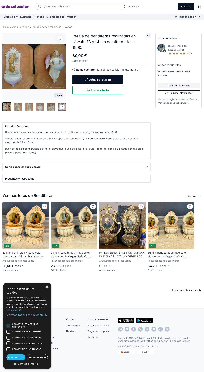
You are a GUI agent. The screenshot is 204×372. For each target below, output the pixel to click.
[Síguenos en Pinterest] (147, 329)
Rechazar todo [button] (37, 357)
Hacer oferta (100, 90)
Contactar (92, 337)
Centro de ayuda (97, 319)
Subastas (26, 16)
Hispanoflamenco (168, 38)
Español (127, 352)
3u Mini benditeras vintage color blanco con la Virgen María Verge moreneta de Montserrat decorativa (169, 254)
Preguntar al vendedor (180, 93)
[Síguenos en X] (140, 329)
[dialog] (27, 326)
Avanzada (133, 6)
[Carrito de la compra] (199, 6)
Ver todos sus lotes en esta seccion (173, 73)
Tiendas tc (71, 331)
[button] (76, 126)
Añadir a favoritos (180, 85)
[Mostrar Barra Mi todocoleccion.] (199, 17)
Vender (71, 16)
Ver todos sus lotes (169, 65)
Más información (14, 310)
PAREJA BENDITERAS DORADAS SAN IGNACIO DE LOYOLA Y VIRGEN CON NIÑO (122, 254)
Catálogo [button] (10, 16)
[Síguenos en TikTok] (160, 329)
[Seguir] (60, 39)
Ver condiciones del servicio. (173, 102)
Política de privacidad (157, 341)
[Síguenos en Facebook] (133, 329)
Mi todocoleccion (185, 16)
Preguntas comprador (98, 331)
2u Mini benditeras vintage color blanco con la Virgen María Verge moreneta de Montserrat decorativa (23, 254)
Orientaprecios (56, 16)
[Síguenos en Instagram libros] (127, 329)
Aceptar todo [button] (16, 357)
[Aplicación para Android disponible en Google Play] (144, 320)
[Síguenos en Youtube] (153, 329)
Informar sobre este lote (186, 290)
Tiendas (39, 16)
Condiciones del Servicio (130, 341)
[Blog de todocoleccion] (167, 329)
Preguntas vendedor (98, 325)
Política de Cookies (180, 341)
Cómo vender (73, 325)
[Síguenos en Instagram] (120, 329)
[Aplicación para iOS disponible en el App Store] (126, 320)
